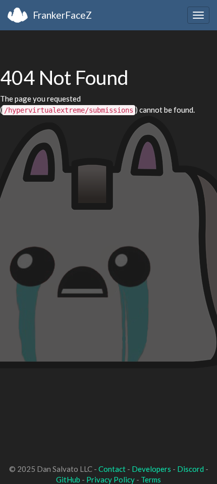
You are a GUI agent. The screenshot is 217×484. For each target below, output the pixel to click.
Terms (151, 479)
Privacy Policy (110, 479)
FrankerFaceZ (62, 15)
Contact (112, 468)
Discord (190, 468)
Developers (151, 468)
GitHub (68, 479)
